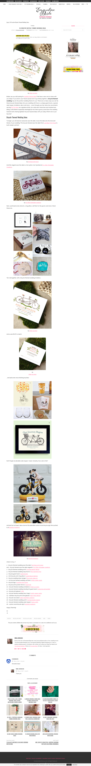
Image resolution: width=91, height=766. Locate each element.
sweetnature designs (32, 576)
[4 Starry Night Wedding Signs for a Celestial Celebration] (32, 709)
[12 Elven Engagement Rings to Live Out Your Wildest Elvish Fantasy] (50, 691)
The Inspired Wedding (20, 646)
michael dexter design (33, 569)
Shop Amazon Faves (33, 1)
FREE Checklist (53, 4)
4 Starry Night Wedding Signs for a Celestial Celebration (32, 718)
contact (53, 758)
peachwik (28, 584)
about (33, 758)
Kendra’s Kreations (14, 527)
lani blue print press (33, 161)
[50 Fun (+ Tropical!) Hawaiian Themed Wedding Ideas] (15, 709)
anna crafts (35, 602)
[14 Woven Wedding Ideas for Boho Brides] (32, 726)
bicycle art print (17, 618)
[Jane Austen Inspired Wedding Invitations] (50, 726)
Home (4, 4)
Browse (68, 4)
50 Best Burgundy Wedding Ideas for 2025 (50, 718)
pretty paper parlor (36, 593)
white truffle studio (36, 580)
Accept (69, 764)
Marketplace (62, 4)
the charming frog (36, 571)
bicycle (9, 618)
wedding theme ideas (30, 96)
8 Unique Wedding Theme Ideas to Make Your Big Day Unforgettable (32, 700)
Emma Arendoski (20, 30)
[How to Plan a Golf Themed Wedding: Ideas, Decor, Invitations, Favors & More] (15, 691)
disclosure (58, 758)
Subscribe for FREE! (10, 1)
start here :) (28, 758)
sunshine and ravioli (22, 582)
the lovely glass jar (32, 578)
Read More (74, 764)
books (49, 758)
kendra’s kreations (33, 558)
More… (83, 4)
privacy (63, 758)
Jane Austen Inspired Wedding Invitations (50, 734)
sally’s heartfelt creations (27, 597)
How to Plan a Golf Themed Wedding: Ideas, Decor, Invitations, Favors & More (15, 700)
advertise (45, 758)
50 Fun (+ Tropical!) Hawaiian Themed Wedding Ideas (14, 718)
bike (44, 618)
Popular (38, 4)
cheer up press (33, 93)
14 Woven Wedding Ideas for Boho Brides (32, 734)
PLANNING (45, 4)
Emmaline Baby (34, 646)
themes (32, 25)
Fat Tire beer (14, 107)
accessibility (38, 758)
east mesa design (35, 595)
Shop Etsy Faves (41, 1)
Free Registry (48, 1)
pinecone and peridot (44, 589)
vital (22, 591)
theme (48, 618)
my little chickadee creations (33, 202)
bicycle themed (37, 618)
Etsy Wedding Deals (28, 4)
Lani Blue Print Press (50, 123)
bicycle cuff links (27, 618)
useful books (24, 574)
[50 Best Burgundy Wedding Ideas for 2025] (50, 709)
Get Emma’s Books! (55, 1)
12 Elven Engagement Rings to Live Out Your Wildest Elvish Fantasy (50, 700)
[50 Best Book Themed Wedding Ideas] (15, 726)
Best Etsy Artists (18, 1)
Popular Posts (26, 1)
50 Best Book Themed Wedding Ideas (14, 734)
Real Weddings (76, 4)
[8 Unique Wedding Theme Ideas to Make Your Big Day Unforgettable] (32, 691)
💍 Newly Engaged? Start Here (15, 4)
